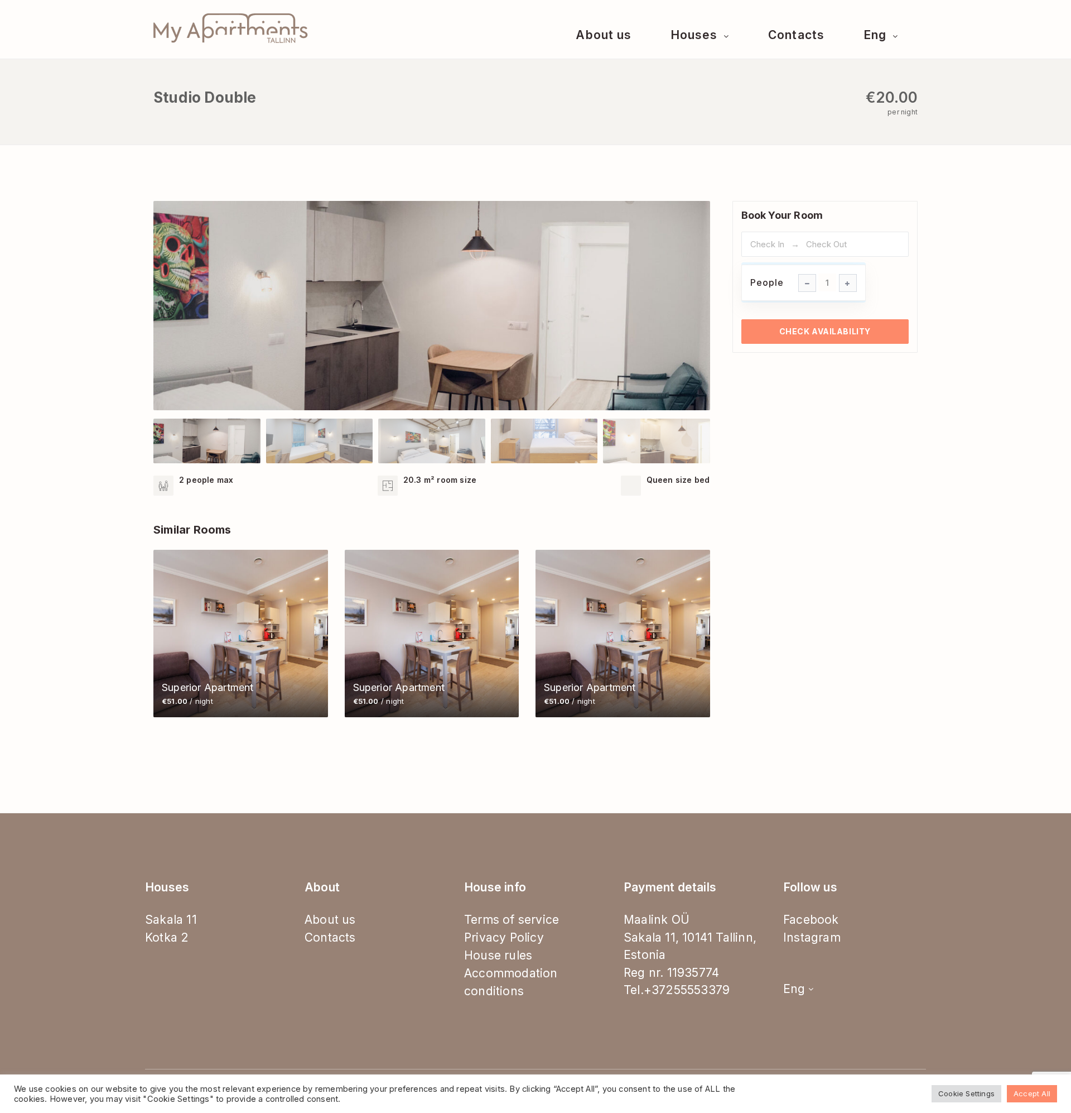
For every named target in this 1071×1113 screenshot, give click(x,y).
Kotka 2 (167, 937)
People (767, 282)
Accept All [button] (1032, 1093)
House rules (498, 955)
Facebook (811, 920)
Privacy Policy (504, 937)
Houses (695, 35)
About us (603, 35)
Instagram (812, 937)
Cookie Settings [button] (966, 1093)
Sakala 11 (171, 920)
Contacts (796, 35)
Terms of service (511, 920)
